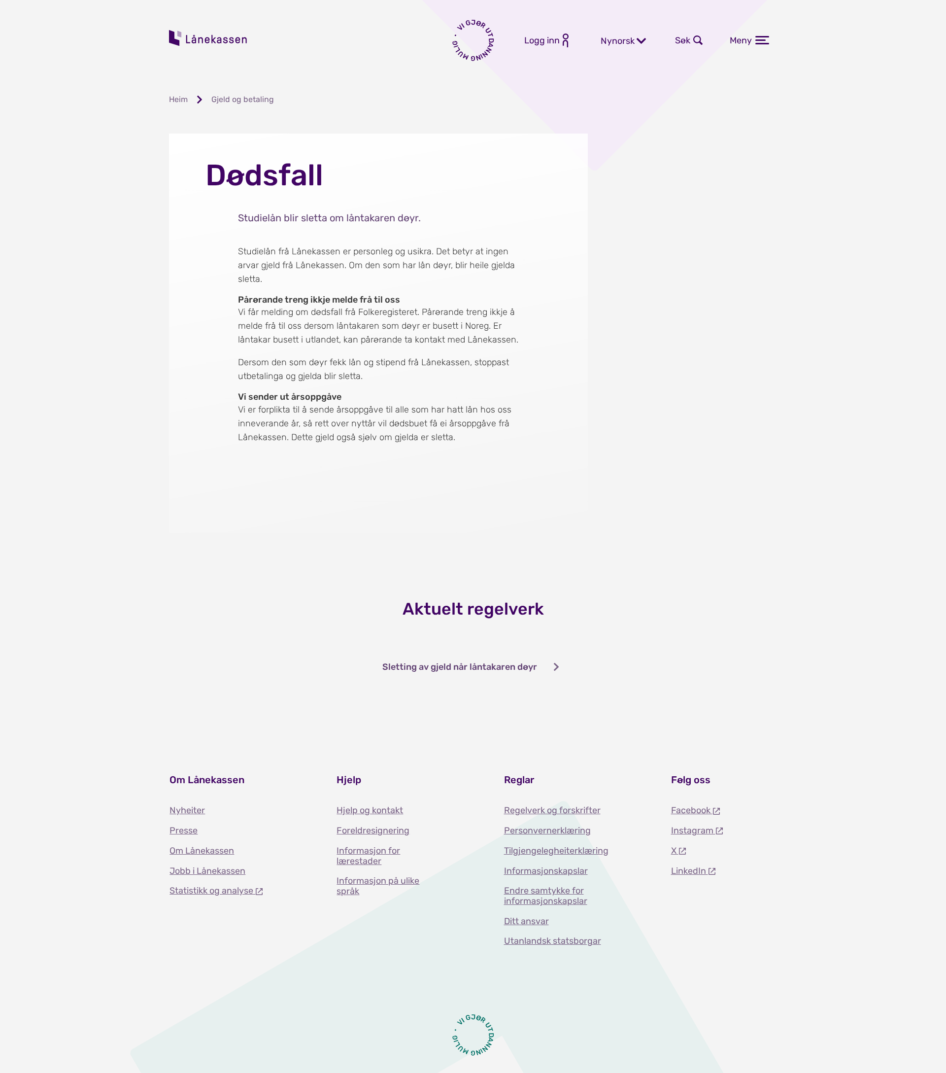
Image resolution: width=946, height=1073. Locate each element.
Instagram (693, 830)
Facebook (691, 810)
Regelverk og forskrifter (552, 810)
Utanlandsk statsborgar (552, 940)
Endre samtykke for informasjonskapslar (545, 895)
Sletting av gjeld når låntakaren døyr (459, 666)
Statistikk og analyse (212, 890)
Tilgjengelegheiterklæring (556, 850)
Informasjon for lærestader (368, 855)
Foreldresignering (373, 830)
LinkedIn (689, 870)
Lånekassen (208, 38)
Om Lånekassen (201, 850)
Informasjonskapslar (546, 870)
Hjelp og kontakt (370, 810)
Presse (183, 830)
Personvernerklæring (547, 830)
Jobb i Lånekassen (207, 870)
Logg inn (542, 40)
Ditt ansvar (526, 921)
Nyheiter (187, 810)
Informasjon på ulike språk (378, 886)
